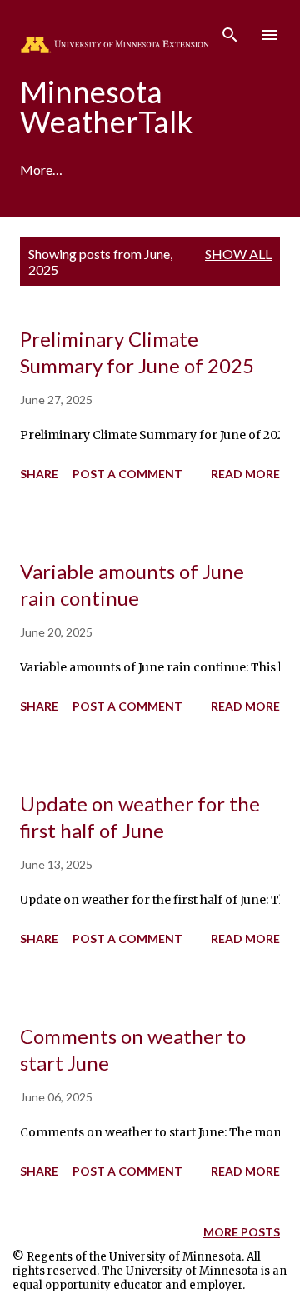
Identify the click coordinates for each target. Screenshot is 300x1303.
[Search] (230, 30)
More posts (241, 1232)
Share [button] (39, 474)
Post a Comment (127, 474)
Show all (238, 254)
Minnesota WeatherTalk (106, 106)
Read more (245, 474)
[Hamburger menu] (270, 35)
